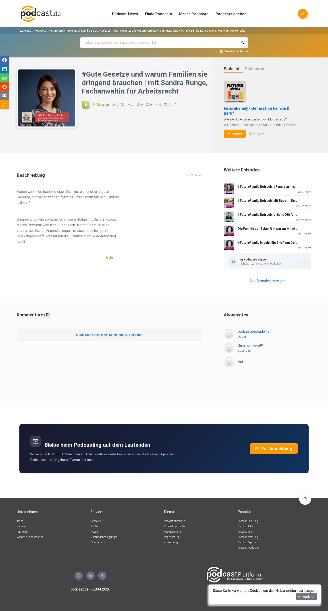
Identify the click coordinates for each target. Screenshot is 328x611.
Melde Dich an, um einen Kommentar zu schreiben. (109, 334)
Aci (240, 362)
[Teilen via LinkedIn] (4, 69)
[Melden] (175, 104)
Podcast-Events (173, 531)
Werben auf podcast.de (30, 537)
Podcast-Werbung (248, 537)
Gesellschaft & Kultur (256, 125)
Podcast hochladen (175, 526)
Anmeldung (171, 542)
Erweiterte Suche (236, 51)
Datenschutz (97, 542)
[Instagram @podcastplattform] (79, 576)
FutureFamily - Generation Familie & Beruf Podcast (80, 30)
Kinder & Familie (285, 125)
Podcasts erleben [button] (231, 14)
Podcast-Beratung (248, 521)
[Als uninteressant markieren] (122, 104)
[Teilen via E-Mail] (4, 95)
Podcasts (40, 30)
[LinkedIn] (90, 576)
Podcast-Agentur (247, 542)
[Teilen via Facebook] (4, 60)
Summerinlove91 (251, 345)
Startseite (25, 30)
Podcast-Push (245, 531)
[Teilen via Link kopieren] (4, 104)
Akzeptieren (306, 597)
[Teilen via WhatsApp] (4, 77)
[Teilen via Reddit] (4, 86)
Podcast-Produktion (249, 547)
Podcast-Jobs (245, 526)
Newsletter (96, 521)
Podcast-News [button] (125, 14)
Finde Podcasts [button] (158, 14)
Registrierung (172, 537)
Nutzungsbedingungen (104, 537)
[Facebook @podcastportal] (102, 576)
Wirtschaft (231, 125)
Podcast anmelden (174, 521)
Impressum (23, 531)
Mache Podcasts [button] (193, 14)
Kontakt (95, 526)
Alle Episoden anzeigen (267, 281)
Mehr (109, 257)
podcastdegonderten (254, 331)
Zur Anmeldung (276, 448)
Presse (94, 531)
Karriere (21, 526)
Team (20, 521)
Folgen (237, 133)
